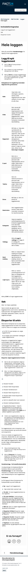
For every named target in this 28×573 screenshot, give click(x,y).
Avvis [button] (4, 570)
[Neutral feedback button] (14, 541)
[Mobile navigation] (25, 4)
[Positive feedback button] (9, 541)
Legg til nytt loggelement (8, 30)
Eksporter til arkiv (6, 34)
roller (19, 92)
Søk (2, 32)
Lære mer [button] (5, 568)
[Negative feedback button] (19, 541)
